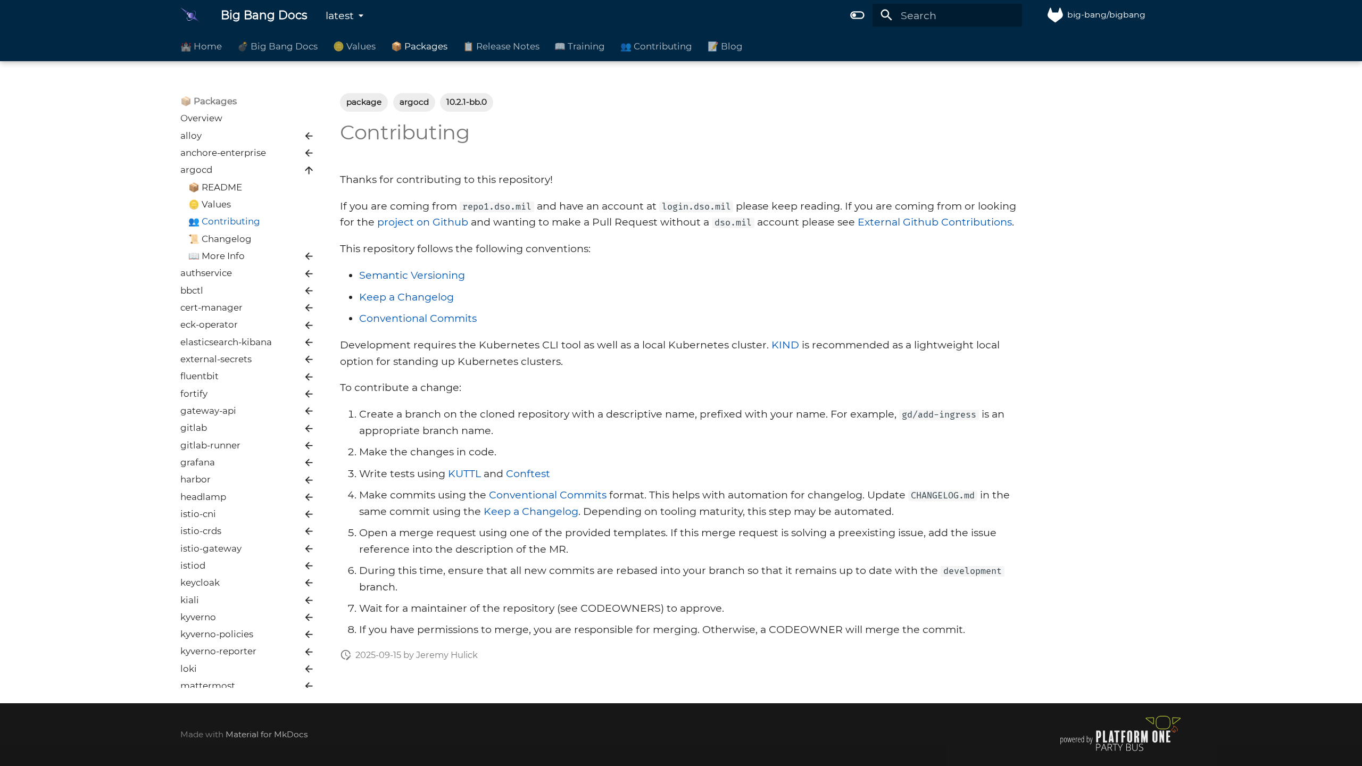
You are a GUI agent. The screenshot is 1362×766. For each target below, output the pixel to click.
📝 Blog (725, 46)
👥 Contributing (656, 46)
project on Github (422, 221)
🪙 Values (354, 46)
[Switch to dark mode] (857, 15)
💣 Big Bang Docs (277, 46)
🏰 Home (201, 46)
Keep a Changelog (406, 296)
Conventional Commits (418, 318)
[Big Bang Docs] (191, 15)
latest (340, 15)
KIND (785, 344)
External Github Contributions (935, 221)
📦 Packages (419, 46)
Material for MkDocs (267, 734)
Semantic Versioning (412, 275)
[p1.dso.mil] (1120, 750)
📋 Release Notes (500, 46)
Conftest (528, 473)
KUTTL (464, 473)
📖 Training (579, 46)
